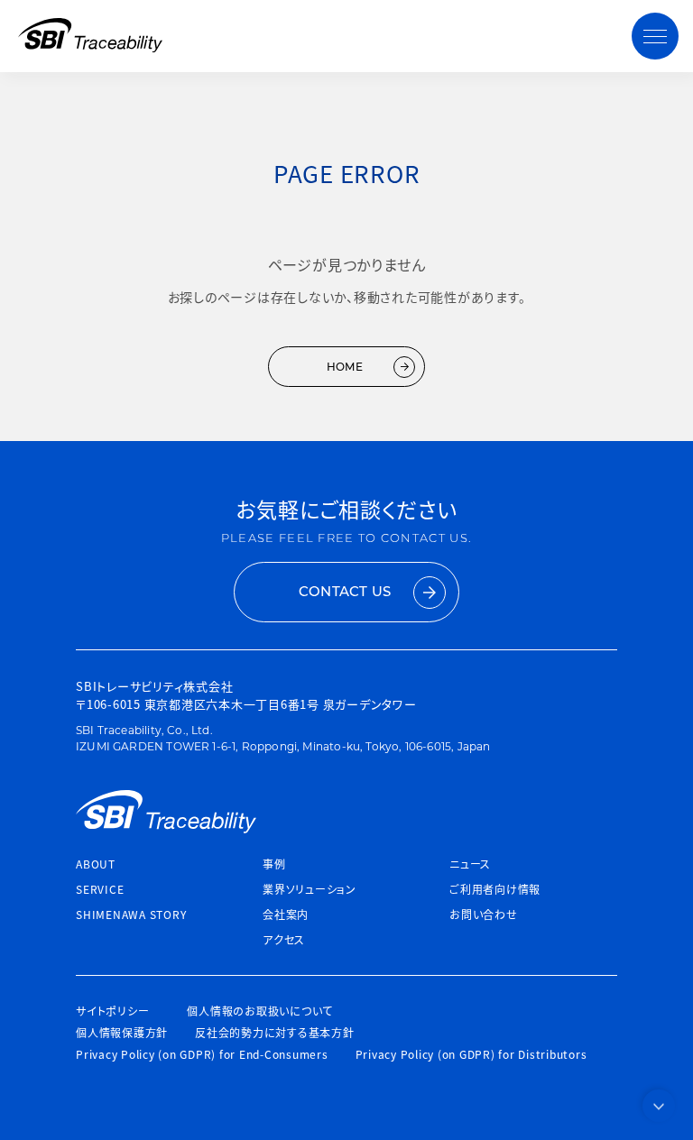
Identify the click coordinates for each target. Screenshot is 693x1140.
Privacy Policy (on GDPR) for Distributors (471, 1054)
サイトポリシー (112, 1010)
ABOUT (96, 863)
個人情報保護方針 (122, 1032)
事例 (274, 863)
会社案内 (286, 914)
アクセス (284, 939)
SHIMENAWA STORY (131, 914)
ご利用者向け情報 (495, 888)
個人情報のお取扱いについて (260, 1010)
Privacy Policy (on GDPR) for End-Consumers (202, 1054)
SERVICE (100, 888)
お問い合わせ (483, 914)
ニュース (470, 863)
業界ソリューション (309, 888)
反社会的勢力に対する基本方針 (275, 1032)
